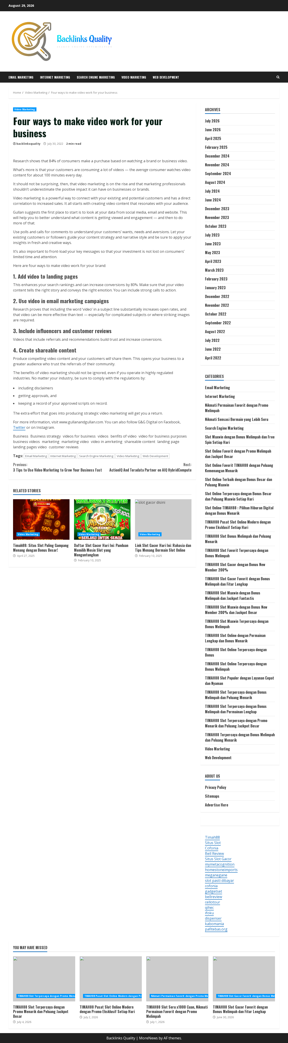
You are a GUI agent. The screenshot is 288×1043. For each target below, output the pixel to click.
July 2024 (212, 191)
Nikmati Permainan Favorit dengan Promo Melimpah (236, 407)
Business (20, 436)
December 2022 (217, 296)
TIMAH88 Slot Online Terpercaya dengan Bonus (236, 652)
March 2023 (214, 270)
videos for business (79, 436)
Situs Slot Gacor (218, 858)
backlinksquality (28, 144)
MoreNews (148, 1038)
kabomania (214, 923)
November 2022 (217, 305)
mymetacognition (219, 864)
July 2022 (212, 340)
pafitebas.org (216, 929)
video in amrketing (106, 441)
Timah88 (212, 837)
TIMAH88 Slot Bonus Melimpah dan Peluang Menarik (238, 538)
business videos (26, 441)
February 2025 (216, 147)
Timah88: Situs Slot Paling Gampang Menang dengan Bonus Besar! (41, 519)
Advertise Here (216, 805)
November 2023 (217, 217)
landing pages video (30, 447)
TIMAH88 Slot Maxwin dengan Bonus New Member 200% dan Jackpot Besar (236, 609)
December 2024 (217, 156)
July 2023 (212, 235)
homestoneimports (221, 869)
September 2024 (218, 173)
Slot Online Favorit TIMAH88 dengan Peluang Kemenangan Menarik (239, 468)
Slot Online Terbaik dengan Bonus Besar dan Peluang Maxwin (238, 482)
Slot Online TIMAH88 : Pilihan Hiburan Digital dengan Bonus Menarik (239, 510)
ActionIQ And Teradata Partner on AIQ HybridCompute (150, 467)
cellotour (212, 902)
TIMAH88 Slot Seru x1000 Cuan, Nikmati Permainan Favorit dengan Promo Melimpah (177, 978)
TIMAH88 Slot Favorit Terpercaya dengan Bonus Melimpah (236, 553)
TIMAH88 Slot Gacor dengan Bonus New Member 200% (235, 567)
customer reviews (63, 447)
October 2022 (215, 314)
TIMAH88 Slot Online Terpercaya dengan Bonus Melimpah (236, 666)
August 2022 (215, 331)
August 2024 (215, 182)
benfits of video (123, 436)
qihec (209, 907)
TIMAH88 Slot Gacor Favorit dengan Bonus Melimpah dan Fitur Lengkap (237, 581)
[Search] (278, 77)
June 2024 (213, 200)
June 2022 (213, 349)
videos (102, 436)
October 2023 (215, 226)
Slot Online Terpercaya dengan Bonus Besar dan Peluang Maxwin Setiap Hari (238, 496)
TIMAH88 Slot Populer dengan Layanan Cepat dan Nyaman (239, 680)
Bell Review (214, 853)
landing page (167, 441)
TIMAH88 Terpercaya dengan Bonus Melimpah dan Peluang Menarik (240, 737)
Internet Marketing (55, 77)
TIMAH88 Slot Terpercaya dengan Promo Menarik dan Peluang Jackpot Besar (236, 723)
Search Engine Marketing (96, 77)
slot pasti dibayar (219, 880)
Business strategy (45, 436)
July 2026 (212, 121)
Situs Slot (213, 842)
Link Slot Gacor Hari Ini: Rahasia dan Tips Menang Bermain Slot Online (163, 519)
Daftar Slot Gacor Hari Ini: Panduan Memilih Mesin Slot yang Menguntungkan (102, 519)
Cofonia (211, 848)
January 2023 (215, 287)
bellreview (213, 896)
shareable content (139, 441)
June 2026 (213, 129)
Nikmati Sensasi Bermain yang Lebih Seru (236, 419)
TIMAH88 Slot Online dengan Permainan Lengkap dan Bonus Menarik (235, 638)
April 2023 (213, 261)
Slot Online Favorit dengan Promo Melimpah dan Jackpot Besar (238, 453)
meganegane (216, 875)
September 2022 (218, 322)
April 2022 (213, 358)
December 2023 (217, 208)
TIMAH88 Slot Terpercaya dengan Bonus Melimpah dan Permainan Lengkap (236, 709)
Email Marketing (21, 77)
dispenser (213, 918)
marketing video (75, 441)
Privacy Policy (215, 787)
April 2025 (213, 138)
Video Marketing (134, 77)
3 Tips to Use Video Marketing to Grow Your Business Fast (57, 467)
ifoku (209, 912)
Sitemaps (212, 796)
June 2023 (213, 243)
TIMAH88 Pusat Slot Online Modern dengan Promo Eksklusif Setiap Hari (238, 524)
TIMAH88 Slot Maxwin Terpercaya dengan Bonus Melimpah (236, 624)
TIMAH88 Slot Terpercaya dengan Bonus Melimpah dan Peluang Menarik (236, 694)
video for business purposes (162, 436)
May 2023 (212, 252)
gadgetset (213, 891)
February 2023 (216, 279)
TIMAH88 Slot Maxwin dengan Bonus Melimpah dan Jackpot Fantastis (232, 595)
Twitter (19, 427)
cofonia (211, 885)
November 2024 (217, 164)
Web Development (166, 77)
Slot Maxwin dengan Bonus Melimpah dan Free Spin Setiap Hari (239, 439)
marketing (50, 441)
